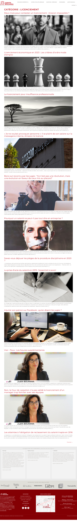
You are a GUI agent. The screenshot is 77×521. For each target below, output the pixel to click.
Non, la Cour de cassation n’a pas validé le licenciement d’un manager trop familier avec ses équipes (34, 391)
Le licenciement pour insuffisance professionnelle (29, 94)
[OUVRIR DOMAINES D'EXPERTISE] (28, 2)
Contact (25, 505)
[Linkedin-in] (23, 508)
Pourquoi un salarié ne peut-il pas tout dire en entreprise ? (33, 218)
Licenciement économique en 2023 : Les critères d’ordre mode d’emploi (35, 53)
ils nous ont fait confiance (38, 448)
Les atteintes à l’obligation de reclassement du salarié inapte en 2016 (38, 432)
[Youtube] (28, 508)
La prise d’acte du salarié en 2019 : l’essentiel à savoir (30, 270)
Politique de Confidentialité (72, 515)
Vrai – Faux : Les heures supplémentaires (24, 350)
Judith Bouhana (25, 503)
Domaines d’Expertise (25, 496)
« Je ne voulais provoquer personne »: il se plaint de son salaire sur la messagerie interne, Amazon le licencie (38, 135)
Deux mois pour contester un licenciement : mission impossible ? (36, 13)
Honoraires (25, 501)
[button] (1, 464)
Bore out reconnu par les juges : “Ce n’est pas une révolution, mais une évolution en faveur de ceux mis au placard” (37, 177)
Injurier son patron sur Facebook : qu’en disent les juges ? (33, 310)
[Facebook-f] (26, 508)
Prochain (70, 442)
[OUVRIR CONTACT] (76, 5)
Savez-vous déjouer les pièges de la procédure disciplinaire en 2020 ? (37, 259)
